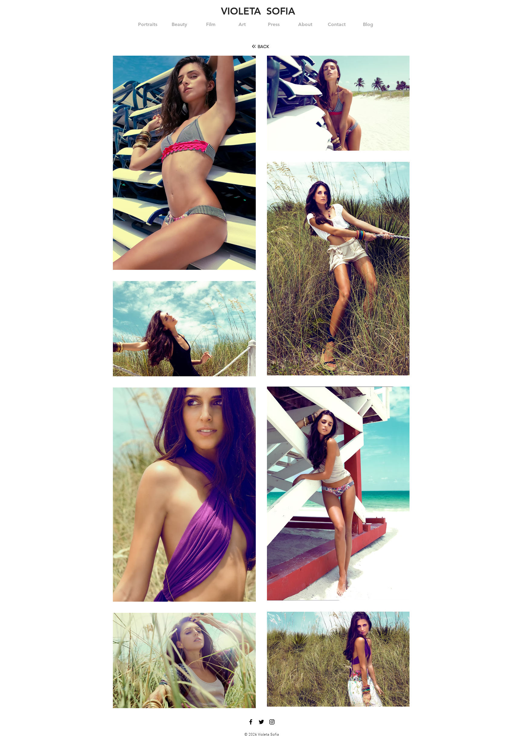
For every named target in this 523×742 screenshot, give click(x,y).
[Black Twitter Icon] (261, 721)
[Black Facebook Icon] (250, 721)
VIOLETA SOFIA (258, 11)
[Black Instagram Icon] (271, 721)
